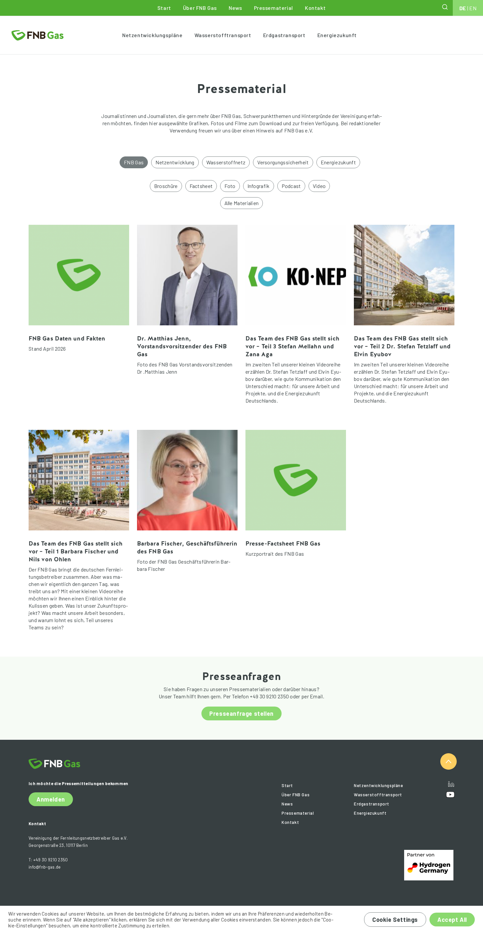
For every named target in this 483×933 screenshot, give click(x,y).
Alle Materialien (241, 203)
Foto (229, 186)
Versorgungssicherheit (283, 162)
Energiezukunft (337, 35)
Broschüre (166, 186)
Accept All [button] (452, 919)
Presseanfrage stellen (241, 713)
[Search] (445, 7)
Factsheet (201, 186)
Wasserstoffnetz (226, 162)
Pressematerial (273, 8)
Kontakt (315, 8)
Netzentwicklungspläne (152, 35)
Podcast (291, 186)
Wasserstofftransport (223, 35)
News (235, 8)
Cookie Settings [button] (395, 919)
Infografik (258, 186)
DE (462, 8)
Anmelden (50, 799)
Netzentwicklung (175, 162)
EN (472, 8)
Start (164, 8)
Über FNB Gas (200, 8)
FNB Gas (134, 162)
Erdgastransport (284, 35)
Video (319, 186)
